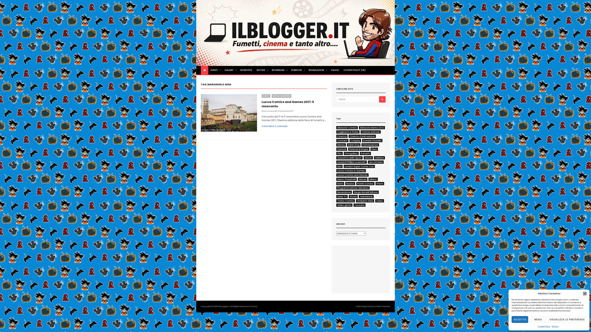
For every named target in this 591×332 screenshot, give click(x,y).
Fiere (374, 149)
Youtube (359, 205)
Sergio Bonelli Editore (366, 192)
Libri (339, 166)
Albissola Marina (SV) (372, 127)
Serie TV (342, 196)
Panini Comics (365, 183)
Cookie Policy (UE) (355, 70)
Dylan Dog (353, 144)
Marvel (362, 179)
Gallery (229, 70)
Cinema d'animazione (362, 136)
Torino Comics (345, 200)
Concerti (342, 140)
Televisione (366, 196)
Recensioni (278, 70)
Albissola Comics (347, 127)
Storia (353, 196)
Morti (340, 183)
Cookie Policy (544, 326)
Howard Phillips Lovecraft (351, 162)
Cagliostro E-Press (347, 132)
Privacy (555, 326)
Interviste (246, 70)
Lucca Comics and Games (352, 175)
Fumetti (365, 153)
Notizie (261, 70)
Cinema (341, 136)
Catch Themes (383, 306)
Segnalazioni (316, 70)
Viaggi (335, 70)
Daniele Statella (372, 140)
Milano (373, 179)
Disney (341, 144)
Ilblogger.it (224, 306)
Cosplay (355, 140)
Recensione (344, 192)
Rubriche (296, 70)
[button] (584, 293)
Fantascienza (370, 144)
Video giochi (344, 205)
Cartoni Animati (371, 132)
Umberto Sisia (365, 200)
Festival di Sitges (358, 149)
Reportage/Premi (281, 96)
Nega (538, 319)
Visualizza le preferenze (567, 319)
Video (379, 200)
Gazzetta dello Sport (349, 157)
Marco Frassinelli (269, 111)
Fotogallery (351, 153)
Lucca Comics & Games (351, 170)
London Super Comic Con (359, 166)
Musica (350, 183)
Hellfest (379, 157)
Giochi (368, 157)
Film (339, 153)
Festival (341, 149)
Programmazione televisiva (353, 188)
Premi (380, 183)
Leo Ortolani (376, 162)
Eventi (214, 70)
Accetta (520, 319)
